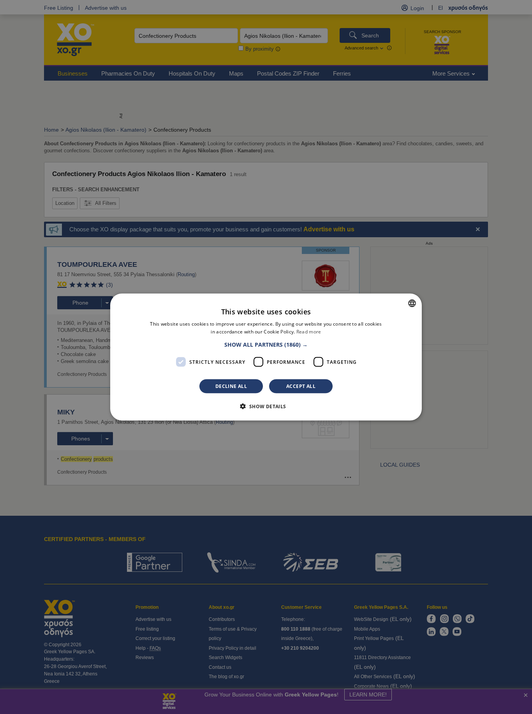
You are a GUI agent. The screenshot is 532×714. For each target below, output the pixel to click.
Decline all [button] (231, 386)
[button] (266, 344)
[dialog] (266, 357)
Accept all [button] (300, 386)
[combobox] (412, 303)
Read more (308, 331)
